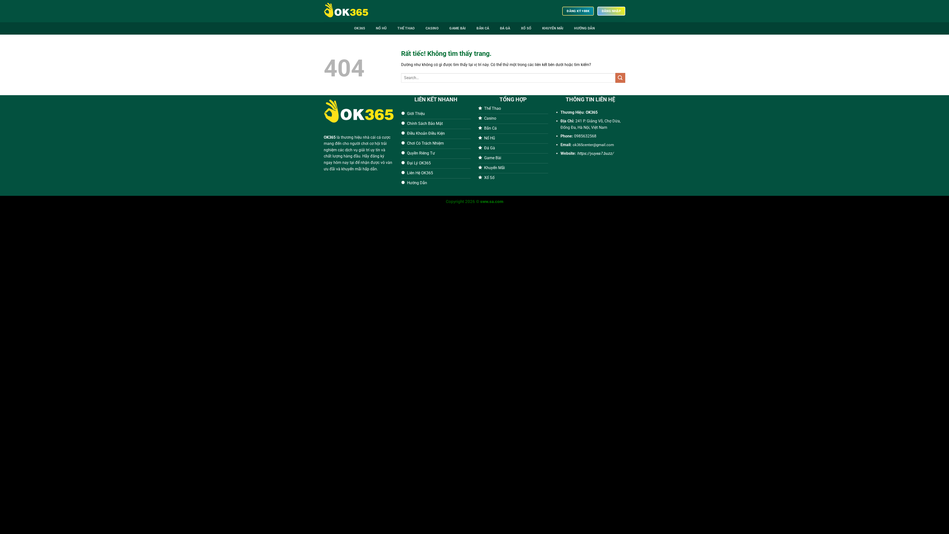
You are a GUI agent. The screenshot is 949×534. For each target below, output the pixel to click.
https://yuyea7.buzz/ (595, 153)
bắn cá (482, 28)
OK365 (330, 137)
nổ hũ (381, 28)
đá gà (505, 28)
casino (432, 28)
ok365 (359, 28)
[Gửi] (620, 78)
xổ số (526, 28)
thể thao (406, 28)
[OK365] (348, 11)
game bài (457, 28)
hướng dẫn (584, 28)
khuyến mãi (552, 28)
